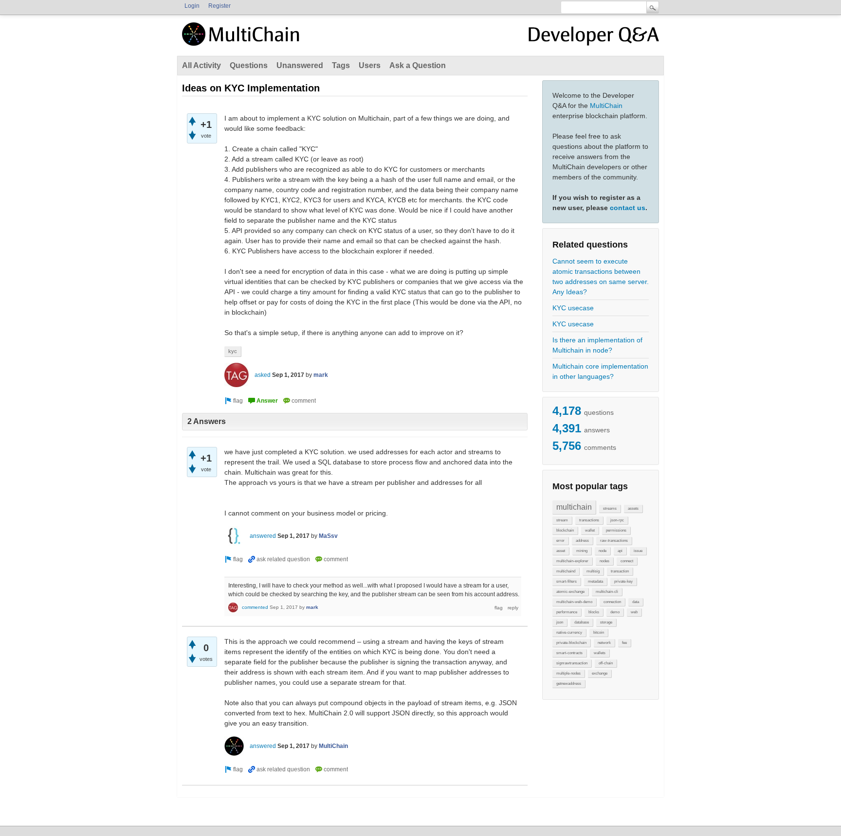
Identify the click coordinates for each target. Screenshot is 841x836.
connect (627, 561)
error (560, 540)
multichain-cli (607, 591)
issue (638, 551)
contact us (627, 208)
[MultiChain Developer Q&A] (594, 37)
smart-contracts (569, 653)
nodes (604, 561)
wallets (599, 653)
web (634, 612)
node (602, 551)
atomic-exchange (570, 591)
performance (566, 612)
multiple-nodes (568, 673)
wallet (590, 530)
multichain (574, 507)
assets (633, 508)
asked (263, 375)
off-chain (606, 663)
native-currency (569, 632)
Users (370, 65)
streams (610, 508)
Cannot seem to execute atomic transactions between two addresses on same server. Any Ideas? (600, 276)
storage (606, 622)
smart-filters (566, 581)
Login (192, 5)
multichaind (565, 571)
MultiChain (606, 105)
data (635, 602)
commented (255, 607)
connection (612, 602)
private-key (623, 581)
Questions (249, 65)
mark (320, 375)
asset (560, 551)
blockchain (565, 530)
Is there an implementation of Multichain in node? (597, 345)
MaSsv (328, 536)
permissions (616, 530)
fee (624, 642)
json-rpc (617, 520)
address (582, 540)
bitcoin (598, 632)
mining (581, 551)
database (581, 622)
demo (615, 612)
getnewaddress (568, 683)
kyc (232, 351)
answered (263, 536)
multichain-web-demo (574, 602)
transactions (589, 520)
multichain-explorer (572, 561)
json (559, 622)
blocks (593, 612)
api (620, 551)
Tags (341, 65)
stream (562, 520)
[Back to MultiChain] (242, 39)
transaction (620, 571)
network (604, 642)
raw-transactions (614, 540)
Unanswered (299, 65)
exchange (599, 673)
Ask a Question (417, 65)
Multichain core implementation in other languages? (600, 371)
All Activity (201, 65)
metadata (595, 581)
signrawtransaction (571, 663)
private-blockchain (571, 642)
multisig (593, 571)
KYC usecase (573, 308)
